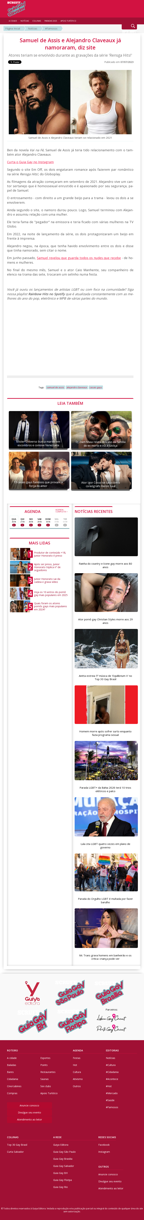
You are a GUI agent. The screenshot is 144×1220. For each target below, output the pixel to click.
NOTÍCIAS (25, 21)
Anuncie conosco (29, 1105)
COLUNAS (12, 1137)
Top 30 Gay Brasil (17, 1144)
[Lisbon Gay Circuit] (111, 1018)
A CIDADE (13, 21)
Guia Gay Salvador (63, 1166)
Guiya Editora (60, 1144)
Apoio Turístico (49, 1093)
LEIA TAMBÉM (70, 403)
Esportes (45, 1058)
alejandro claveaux (77, 387)
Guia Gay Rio (60, 1187)
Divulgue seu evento (29, 1112)
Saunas (44, 1079)
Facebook (104, 1144)
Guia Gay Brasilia (62, 1158)
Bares (10, 1072)
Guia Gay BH (60, 1173)
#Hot (109, 1086)
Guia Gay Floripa (62, 1180)
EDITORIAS (112, 1050)
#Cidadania (112, 1072)
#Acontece (112, 1079)
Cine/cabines (14, 1086)
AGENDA (46, 511)
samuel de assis (55, 387)
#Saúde (110, 1100)
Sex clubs (45, 1086)
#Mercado (112, 1093)
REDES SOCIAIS (107, 1137)
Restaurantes (47, 1072)
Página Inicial (12, 28)
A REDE (57, 1137)
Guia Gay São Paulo (64, 1151)
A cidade (12, 1058)
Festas (76, 1058)
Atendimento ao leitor (29, 1119)
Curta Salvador (15, 1151)
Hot (75, 1065)
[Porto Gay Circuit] (111, 1029)
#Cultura (111, 1065)
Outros (77, 1086)
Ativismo (78, 1079)
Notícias (32, 28)
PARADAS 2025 (50, 21)
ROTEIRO (12, 1050)
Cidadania (12, 1079)
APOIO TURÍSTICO (68, 21)
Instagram (104, 1151)
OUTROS (103, 1166)
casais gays (96, 387)
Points (44, 1065)
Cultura (77, 1072)
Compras (12, 1093)
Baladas (11, 1065)
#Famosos (51, 28)
